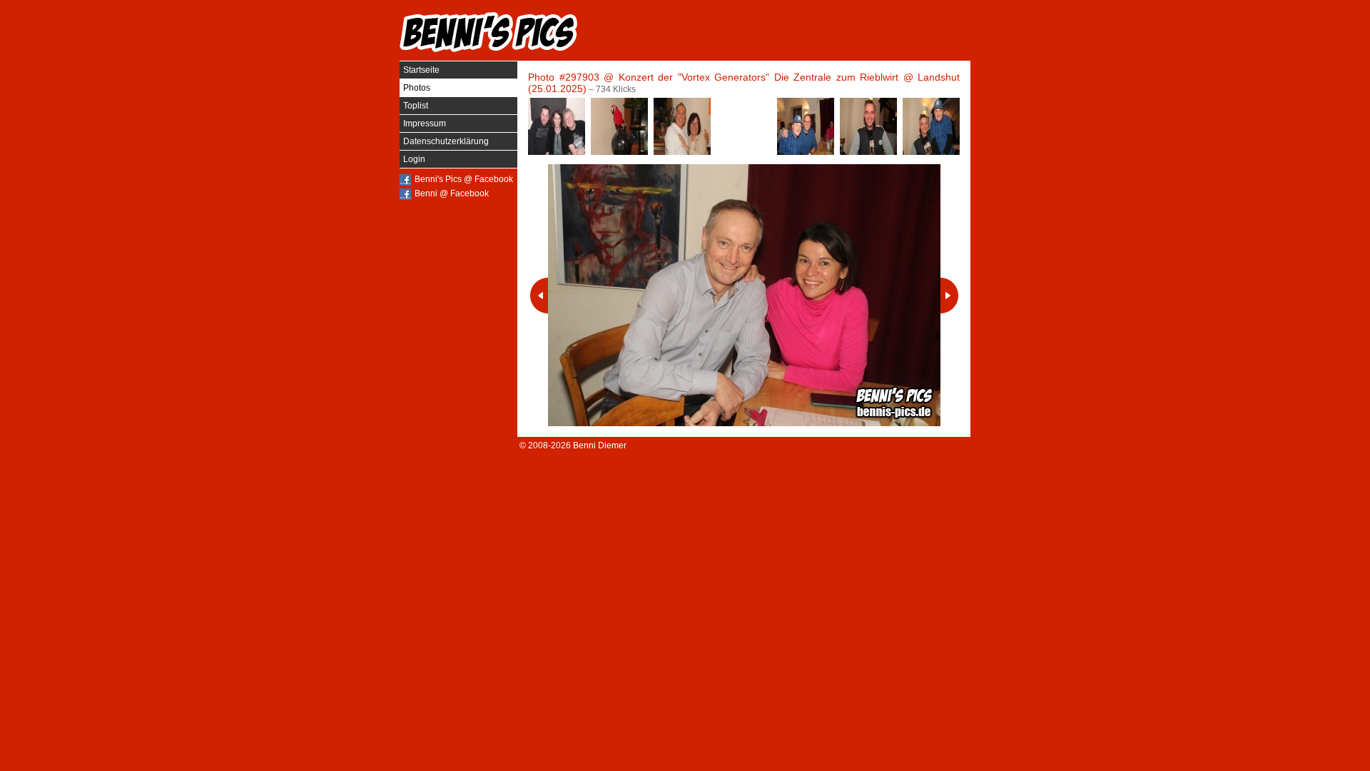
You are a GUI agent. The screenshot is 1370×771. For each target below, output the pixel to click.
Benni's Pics (489, 32)
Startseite (421, 70)
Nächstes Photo (949, 295)
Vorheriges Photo (539, 295)
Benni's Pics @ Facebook (464, 179)
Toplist (415, 106)
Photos (416, 88)
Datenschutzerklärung (446, 141)
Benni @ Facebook (452, 193)
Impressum (424, 123)
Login (414, 159)
